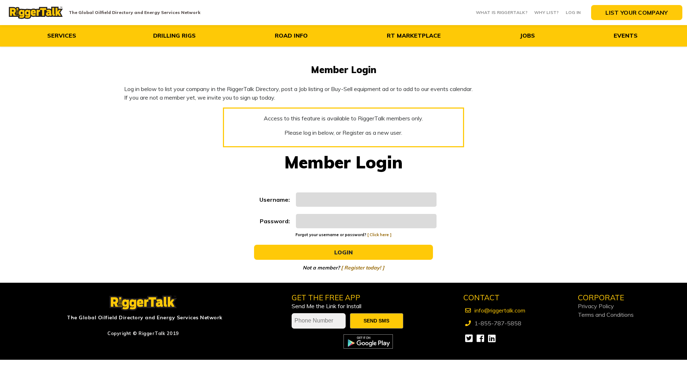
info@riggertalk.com (499, 310)
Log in (573, 12)
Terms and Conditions (606, 314)
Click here (379, 234)
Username (273, 199)
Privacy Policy (596, 306)
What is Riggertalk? (501, 12)
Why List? (546, 12)
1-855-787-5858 (497, 323)
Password (274, 221)
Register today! (362, 267)
